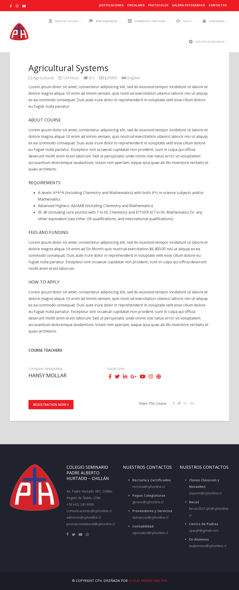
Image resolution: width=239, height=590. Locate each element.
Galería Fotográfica (188, 5)
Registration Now (50, 404)
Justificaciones (111, 5)
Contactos (218, 5)
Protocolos (158, 5)
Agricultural (43, 77)
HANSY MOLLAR (47, 375)
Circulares (135, 5)
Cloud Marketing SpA (148, 580)
